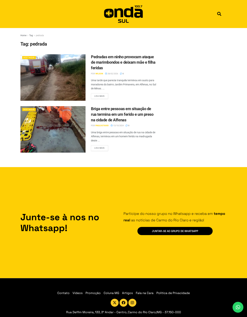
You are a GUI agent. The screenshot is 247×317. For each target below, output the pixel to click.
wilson (99, 74)
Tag (31, 35)
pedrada (40, 35)
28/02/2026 (112, 74)
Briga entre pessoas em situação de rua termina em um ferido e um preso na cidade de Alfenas (122, 114)
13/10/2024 (118, 125)
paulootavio (102, 125)
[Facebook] (123, 303)
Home (23, 35)
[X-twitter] (115, 303)
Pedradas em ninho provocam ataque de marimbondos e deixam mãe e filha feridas (123, 62)
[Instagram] (132, 303)
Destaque (29, 57)
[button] (219, 14)
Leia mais (101, 95)
